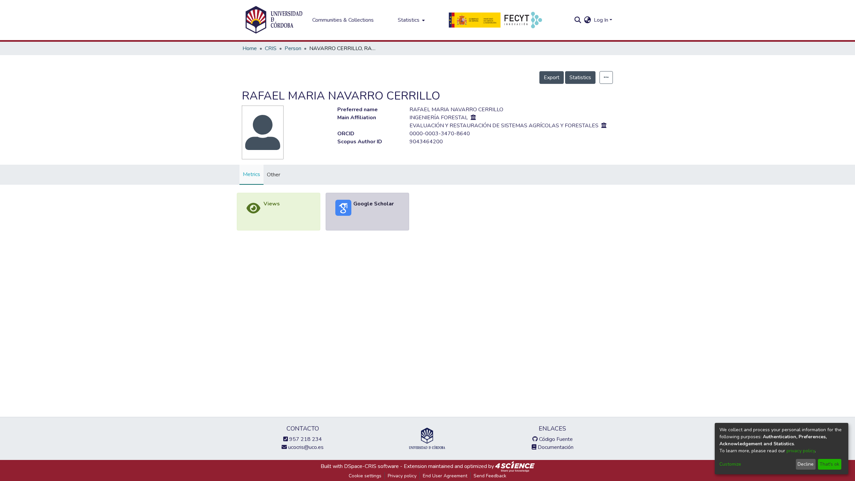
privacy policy (801, 451)
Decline (806, 464)
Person (293, 48)
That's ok (829, 464)
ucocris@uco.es (305, 447)
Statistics (580, 77)
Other (273, 174)
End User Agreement (445, 476)
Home (249, 48)
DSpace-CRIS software (371, 466)
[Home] (274, 20)
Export (551, 77)
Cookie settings (365, 476)
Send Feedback (490, 476)
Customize (730, 464)
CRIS (271, 48)
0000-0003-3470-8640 (439, 133)
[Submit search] (578, 20)
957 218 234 (305, 439)
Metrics (251, 174)
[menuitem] (410, 20)
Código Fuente (555, 439)
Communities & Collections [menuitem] (343, 20)
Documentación (554, 447)
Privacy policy (402, 476)
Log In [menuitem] (601, 20)
